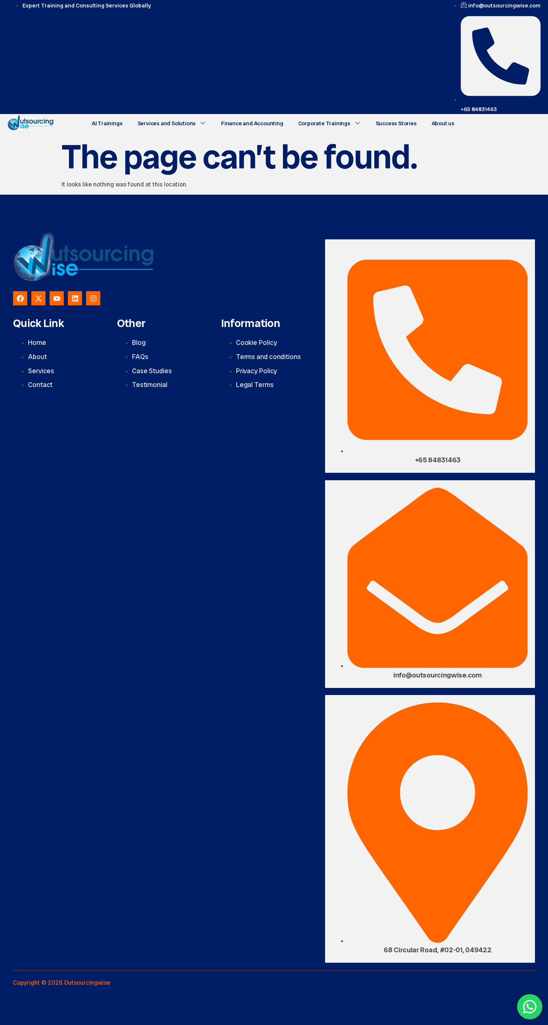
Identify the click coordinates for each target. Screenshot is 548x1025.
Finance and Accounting (252, 123)
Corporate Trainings (324, 123)
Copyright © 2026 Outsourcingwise (61, 983)
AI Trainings (107, 123)
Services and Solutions (167, 123)
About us (443, 123)
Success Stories (396, 123)
